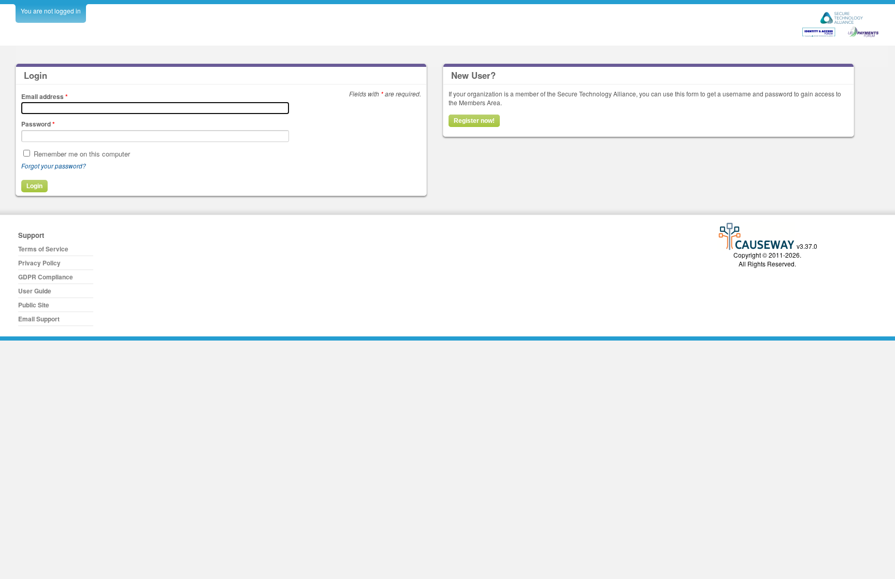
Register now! (474, 120)
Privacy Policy (39, 262)
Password (38, 124)
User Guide (34, 290)
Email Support (39, 318)
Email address (44, 96)
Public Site (33, 304)
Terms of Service (43, 248)
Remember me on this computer (82, 154)
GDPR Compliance (45, 276)
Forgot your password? (53, 165)
